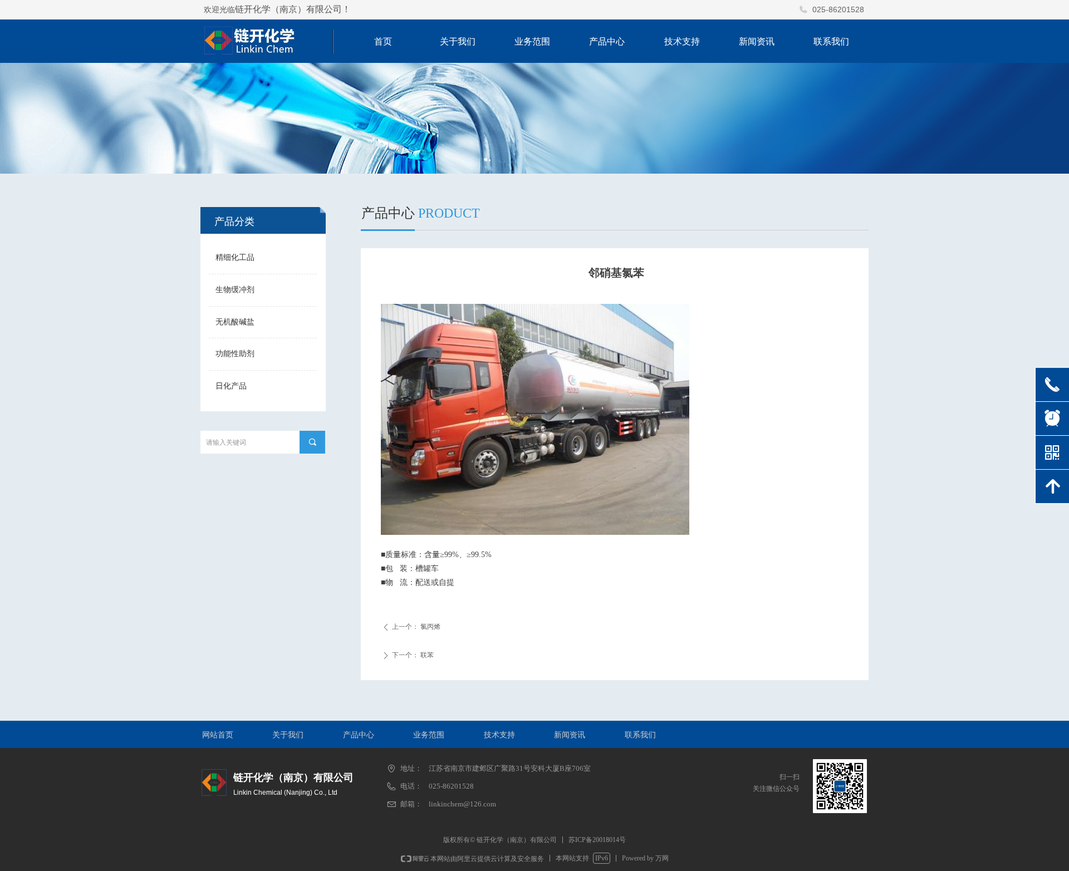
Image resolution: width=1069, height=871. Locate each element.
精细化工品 (234, 257)
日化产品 (231, 386)
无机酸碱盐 (234, 322)
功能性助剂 (234, 354)
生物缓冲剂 (234, 290)
